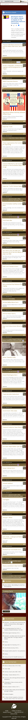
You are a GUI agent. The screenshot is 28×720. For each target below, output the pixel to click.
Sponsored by (9, 62)
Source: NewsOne (7, 41)
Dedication (13, 714)
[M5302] (14, 614)
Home (6, 711)
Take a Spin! (7, 611)
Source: (7, 59)
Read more (5, 55)
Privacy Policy (7, 712)
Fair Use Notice (19, 712)
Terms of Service (16, 711)
